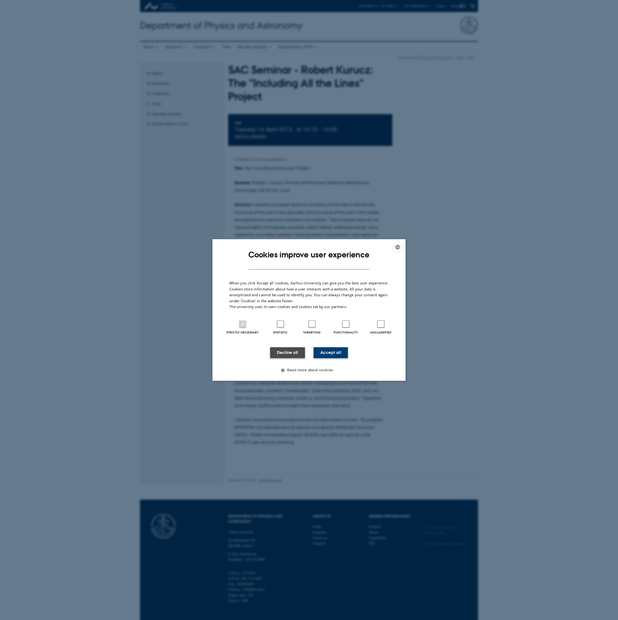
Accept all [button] (330, 352)
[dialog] (309, 310)
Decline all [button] (287, 352)
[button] (309, 370)
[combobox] (397, 247)
